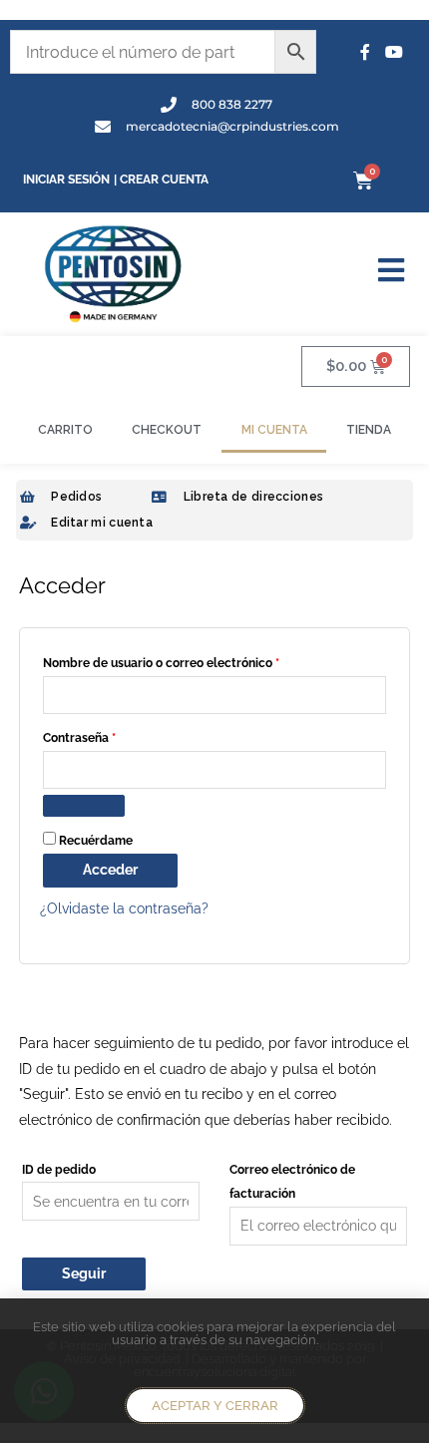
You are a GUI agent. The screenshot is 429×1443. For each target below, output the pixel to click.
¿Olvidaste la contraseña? (124, 908)
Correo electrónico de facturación (292, 1182)
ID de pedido (59, 1169)
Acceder (110, 870)
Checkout (167, 430)
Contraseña (112, 735)
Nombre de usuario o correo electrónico (193, 660)
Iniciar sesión (66, 179)
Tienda (368, 430)
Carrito (65, 430)
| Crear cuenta (161, 179)
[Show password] (84, 806)
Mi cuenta (274, 430)
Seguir (84, 1273)
